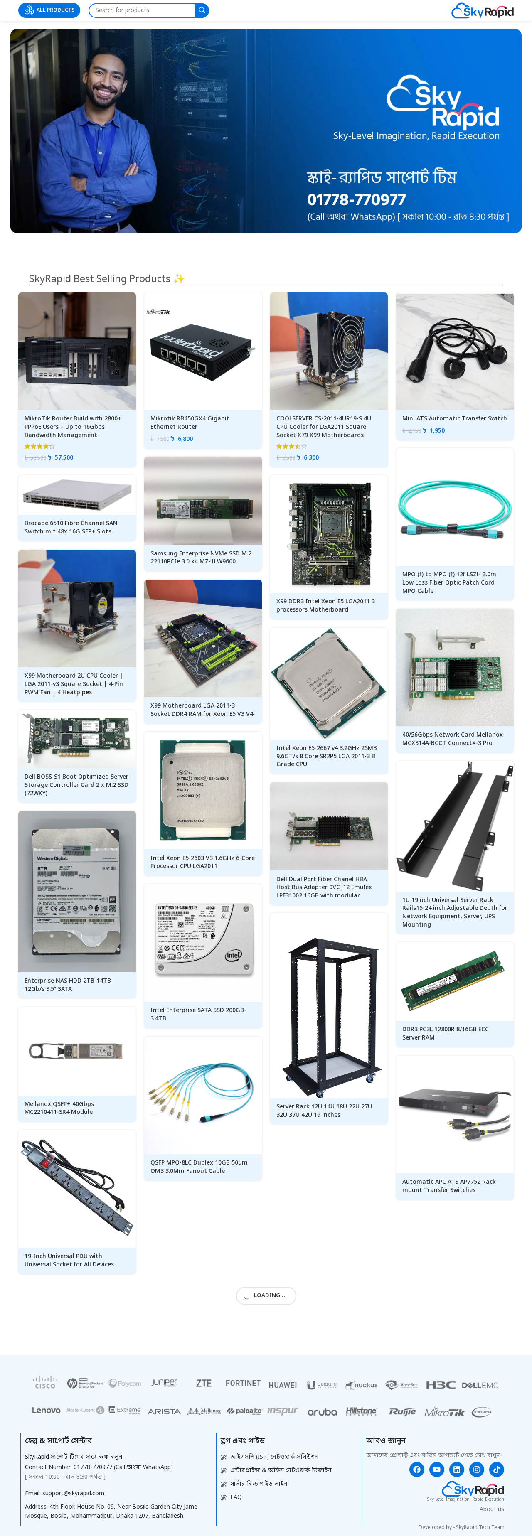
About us (492, 1510)
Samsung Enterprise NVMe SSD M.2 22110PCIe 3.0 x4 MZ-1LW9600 (200, 558)
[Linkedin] (456, 1469)
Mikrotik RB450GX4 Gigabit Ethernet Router (189, 423)
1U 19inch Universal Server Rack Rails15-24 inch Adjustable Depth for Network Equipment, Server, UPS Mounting (454, 913)
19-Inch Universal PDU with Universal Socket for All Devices (69, 1261)
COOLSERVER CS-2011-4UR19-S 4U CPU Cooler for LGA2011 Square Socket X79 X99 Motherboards (323, 427)
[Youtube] (436, 1469)
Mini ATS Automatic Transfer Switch (454, 419)
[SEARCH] (202, 10)
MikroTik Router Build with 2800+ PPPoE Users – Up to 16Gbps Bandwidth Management (73, 427)
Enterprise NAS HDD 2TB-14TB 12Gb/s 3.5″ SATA (68, 985)
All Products (55, 10)
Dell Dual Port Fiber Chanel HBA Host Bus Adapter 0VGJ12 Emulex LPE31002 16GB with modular (324, 888)
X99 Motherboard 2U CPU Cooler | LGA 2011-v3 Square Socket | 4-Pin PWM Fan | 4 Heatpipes (74, 684)
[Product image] (77, 351)
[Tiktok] (496, 1469)
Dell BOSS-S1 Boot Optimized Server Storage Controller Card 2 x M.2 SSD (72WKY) (76, 785)
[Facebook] (416, 1469)
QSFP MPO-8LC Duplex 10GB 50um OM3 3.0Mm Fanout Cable (199, 1167)
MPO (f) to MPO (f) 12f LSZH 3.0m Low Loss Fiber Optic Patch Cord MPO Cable (449, 583)
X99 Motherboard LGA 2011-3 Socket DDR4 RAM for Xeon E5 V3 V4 (201, 710)
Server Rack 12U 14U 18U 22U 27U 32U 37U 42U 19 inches (324, 1111)
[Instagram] (476, 1469)
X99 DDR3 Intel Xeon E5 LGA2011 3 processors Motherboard (325, 606)
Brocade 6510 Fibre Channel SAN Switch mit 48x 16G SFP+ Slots (71, 528)
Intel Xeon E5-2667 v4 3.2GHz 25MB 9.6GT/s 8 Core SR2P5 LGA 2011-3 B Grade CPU (326, 757)
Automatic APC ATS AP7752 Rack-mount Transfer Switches (450, 1186)
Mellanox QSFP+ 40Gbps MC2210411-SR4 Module (59, 1109)
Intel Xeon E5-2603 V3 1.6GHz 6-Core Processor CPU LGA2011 (202, 863)
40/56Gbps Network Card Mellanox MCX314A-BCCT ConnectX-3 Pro (452, 739)
